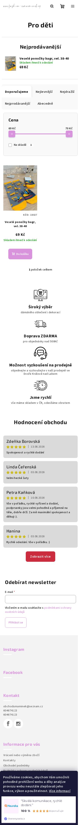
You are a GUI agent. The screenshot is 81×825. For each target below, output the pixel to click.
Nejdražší (67, 91)
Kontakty (9, 760)
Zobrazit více (40, 556)
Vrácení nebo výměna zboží (21, 755)
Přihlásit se (16, 623)
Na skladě (23, 145)
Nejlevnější (44, 91)
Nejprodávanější (17, 103)
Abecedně (45, 103)
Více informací (60, 791)
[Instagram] (18, 723)
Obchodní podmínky (16, 766)
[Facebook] (8, 723)
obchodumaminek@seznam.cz (23, 706)
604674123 (10, 711)
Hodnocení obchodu (40, 422)
